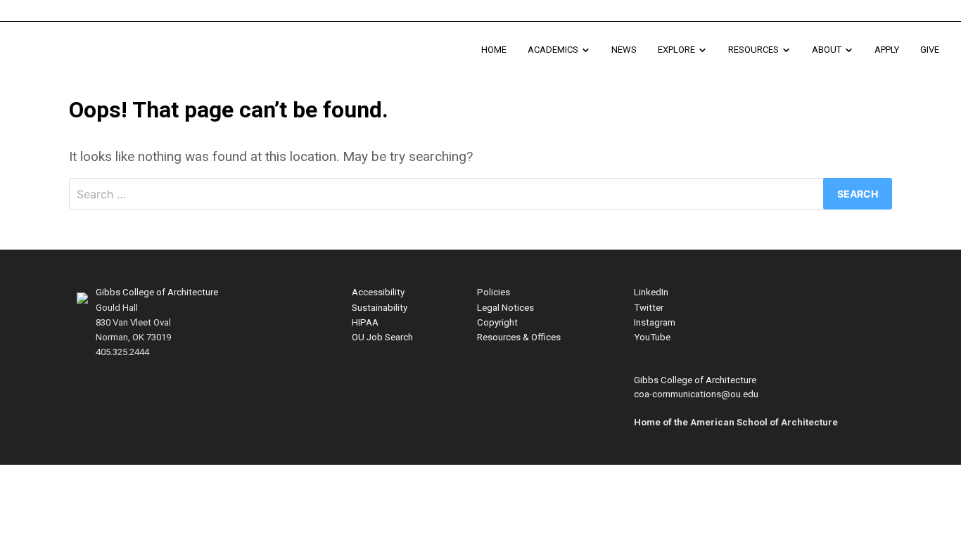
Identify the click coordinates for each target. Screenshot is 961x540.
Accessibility (378, 292)
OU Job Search (382, 337)
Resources (764, 56)
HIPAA (365, 322)
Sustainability (379, 307)
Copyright (497, 322)
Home (494, 49)
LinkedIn (651, 292)
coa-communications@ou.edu (696, 394)
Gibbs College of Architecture (157, 292)
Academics (564, 56)
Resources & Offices (519, 337)
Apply (886, 49)
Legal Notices (505, 307)
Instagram (654, 322)
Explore (688, 56)
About (838, 56)
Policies (493, 292)
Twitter (648, 307)
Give (929, 49)
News (624, 49)
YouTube (652, 337)
